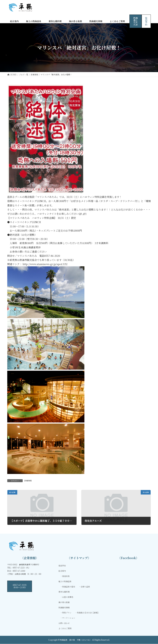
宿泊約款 (66, 576)
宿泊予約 (146, 21)
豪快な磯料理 (64, 591)
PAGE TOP (151, 622)
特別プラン (66, 612)
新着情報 (28, 480)
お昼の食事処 (67, 597)
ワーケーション (68, 617)
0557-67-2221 (19, 586)
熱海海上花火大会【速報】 (88, 612)
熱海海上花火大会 (135, 21)
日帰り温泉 (85, 586)
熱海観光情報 (64, 607)
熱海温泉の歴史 (68, 586)
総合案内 (62, 570)
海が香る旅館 (64, 602)
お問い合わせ (64, 623)
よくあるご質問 (64, 628)
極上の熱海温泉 (64, 581)
